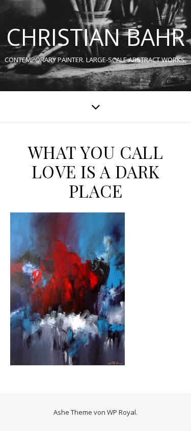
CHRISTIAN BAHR (95, 36)
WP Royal (121, 412)
